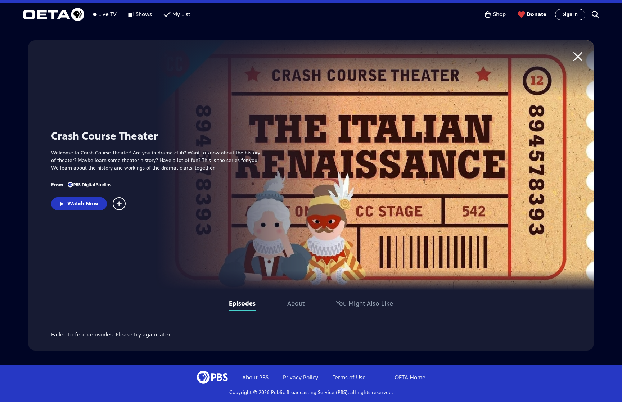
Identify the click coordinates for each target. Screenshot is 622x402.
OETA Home (410, 377)
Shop (499, 14)
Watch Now (82, 203)
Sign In (570, 14)
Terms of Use (349, 377)
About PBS (255, 377)
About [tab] (296, 303)
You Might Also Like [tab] (364, 303)
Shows (144, 14)
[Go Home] (577, 56)
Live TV (107, 14)
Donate (536, 14)
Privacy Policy (300, 377)
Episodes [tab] (242, 303)
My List (181, 14)
